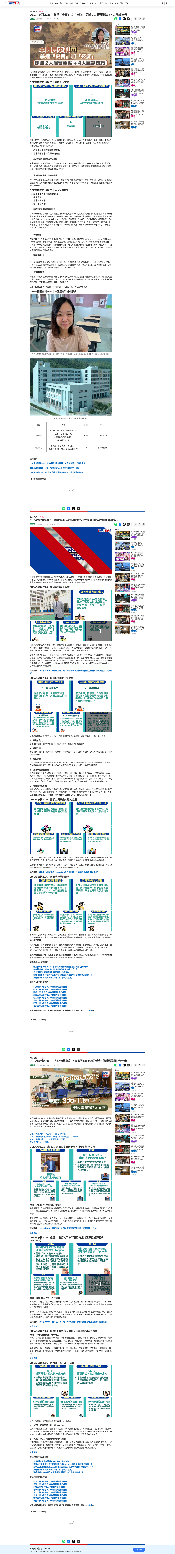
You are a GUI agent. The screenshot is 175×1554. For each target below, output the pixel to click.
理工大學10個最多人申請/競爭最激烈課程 (50, 998)
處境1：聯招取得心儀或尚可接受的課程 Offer (48, 1134)
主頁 (31, 11)
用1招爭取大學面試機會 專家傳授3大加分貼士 (52, 972)
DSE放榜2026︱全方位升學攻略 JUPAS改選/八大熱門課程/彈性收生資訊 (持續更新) (73, 1322)
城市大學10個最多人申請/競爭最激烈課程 (50, 995)
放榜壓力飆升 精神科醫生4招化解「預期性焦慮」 (53, 978)
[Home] (14, 3)
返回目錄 (33, 1233)
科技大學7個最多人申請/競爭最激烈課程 (49, 992)
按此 (90, 1011)
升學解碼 (41, 517)
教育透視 (41, 11)
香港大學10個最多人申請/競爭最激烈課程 (50, 990)
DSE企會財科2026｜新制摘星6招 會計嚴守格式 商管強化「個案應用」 (58, 463)
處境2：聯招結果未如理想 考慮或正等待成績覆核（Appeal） (54, 1137)
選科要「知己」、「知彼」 (40, 1142)
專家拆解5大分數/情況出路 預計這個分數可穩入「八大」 (56, 969)
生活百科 (133, 32)
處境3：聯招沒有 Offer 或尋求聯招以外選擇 (47, 1139)
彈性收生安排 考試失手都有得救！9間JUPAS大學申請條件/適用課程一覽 (62, 975)
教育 (35, 11)
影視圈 (133, 53)
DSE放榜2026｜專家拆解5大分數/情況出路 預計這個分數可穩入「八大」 (68, 1228)
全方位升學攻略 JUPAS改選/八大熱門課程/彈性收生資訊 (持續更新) (60, 967)
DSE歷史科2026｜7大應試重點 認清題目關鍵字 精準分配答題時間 (56, 472)
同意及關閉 (138, 1549)
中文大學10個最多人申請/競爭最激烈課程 (50, 987)
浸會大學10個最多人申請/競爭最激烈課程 (50, 1001)
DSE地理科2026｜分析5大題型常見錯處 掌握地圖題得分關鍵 (54, 468)
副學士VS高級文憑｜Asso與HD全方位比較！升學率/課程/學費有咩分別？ (69, 872)
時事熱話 (133, 105)
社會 (132, 42)
